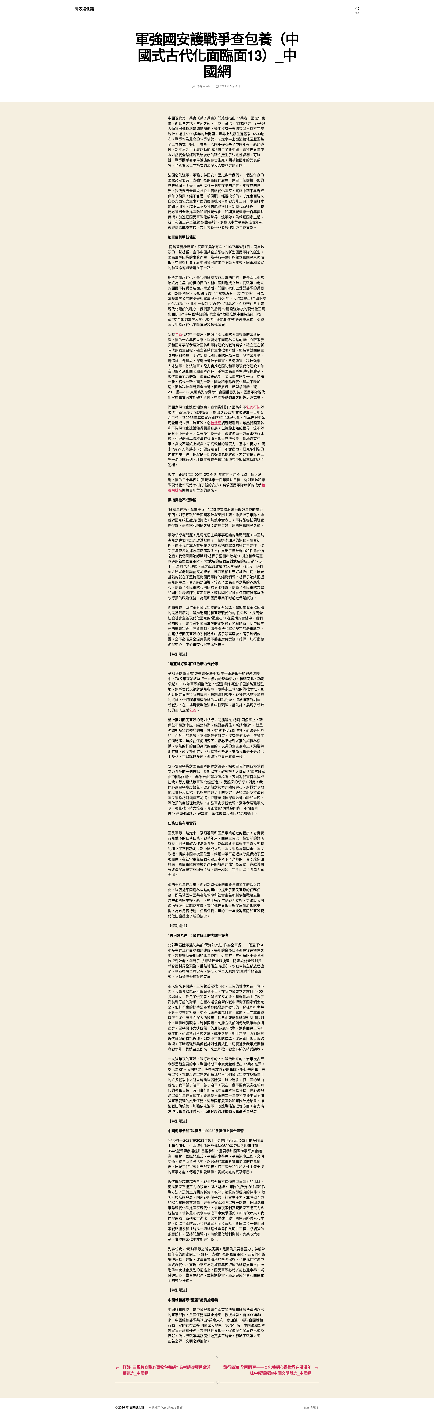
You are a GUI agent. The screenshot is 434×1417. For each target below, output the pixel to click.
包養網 (216, 422)
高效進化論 (84, 8)
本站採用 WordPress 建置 (166, 1407)
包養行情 (253, 406)
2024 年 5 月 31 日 (231, 86)
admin (207, 86)
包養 (178, 334)
